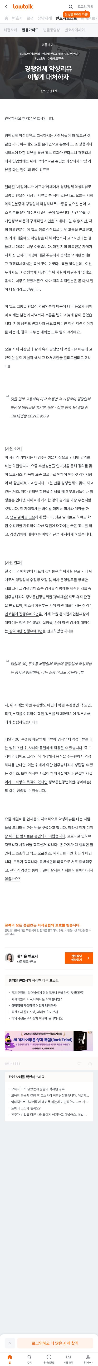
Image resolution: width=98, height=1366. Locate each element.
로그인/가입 (85, 7)
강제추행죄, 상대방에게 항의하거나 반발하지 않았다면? (47, 993)
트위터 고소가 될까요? (26, 1108)
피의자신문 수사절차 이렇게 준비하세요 (37, 1018)
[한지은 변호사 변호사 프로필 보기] (9, 958)
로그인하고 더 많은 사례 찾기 (55, 1343)
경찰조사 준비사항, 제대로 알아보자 (34, 1012)
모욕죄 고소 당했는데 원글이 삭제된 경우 (37, 1089)
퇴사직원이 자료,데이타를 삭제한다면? (36, 999)
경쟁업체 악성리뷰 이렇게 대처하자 (33, 1005)
